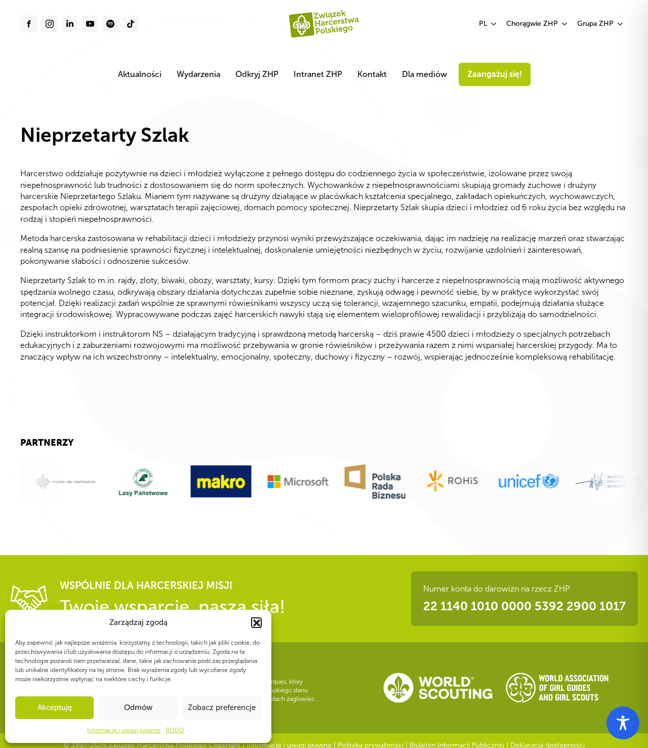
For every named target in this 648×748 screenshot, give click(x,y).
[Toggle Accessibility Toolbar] (622, 722)
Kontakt (372, 74)
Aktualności (139, 74)
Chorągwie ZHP (532, 23)
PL (483, 23)
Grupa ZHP (595, 23)
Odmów (138, 707)
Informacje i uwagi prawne (123, 730)
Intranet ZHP (318, 74)
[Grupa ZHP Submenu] (621, 23)
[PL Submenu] (494, 23)
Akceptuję (54, 707)
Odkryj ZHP (256, 74)
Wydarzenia (198, 74)
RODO (175, 730)
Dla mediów (424, 74)
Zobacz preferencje (222, 707)
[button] (256, 622)
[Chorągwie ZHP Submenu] (565, 23)
